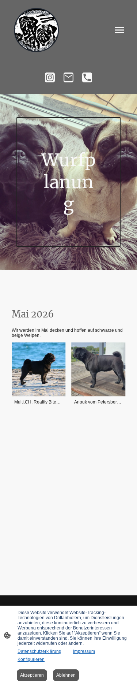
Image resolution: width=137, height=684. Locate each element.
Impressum (84, 651)
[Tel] (87, 77)
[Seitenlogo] (37, 30)
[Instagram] (50, 77)
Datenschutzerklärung (39, 651)
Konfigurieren (31, 659)
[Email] (68, 77)
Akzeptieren (32, 675)
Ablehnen (66, 675)
